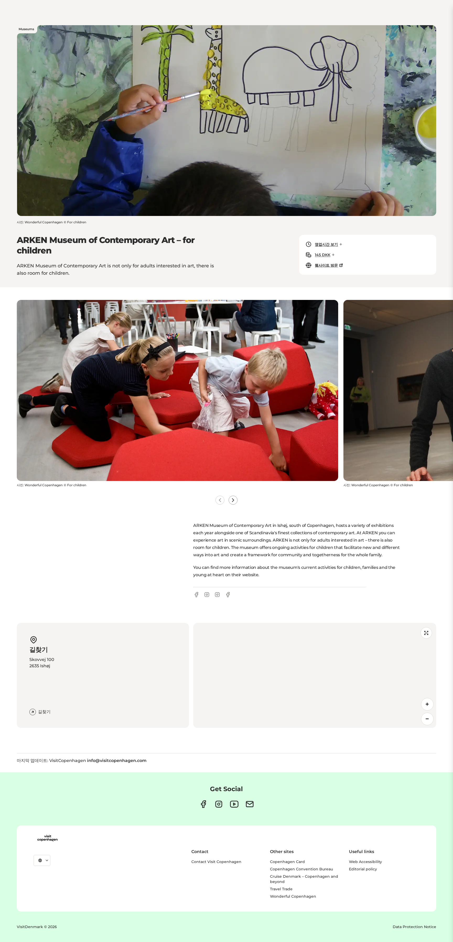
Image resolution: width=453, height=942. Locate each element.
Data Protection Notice (414, 926)
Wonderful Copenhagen (293, 896)
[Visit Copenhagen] (47, 838)
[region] (314, 675)
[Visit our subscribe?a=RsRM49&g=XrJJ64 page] (249, 804)
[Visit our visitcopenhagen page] (203, 804)
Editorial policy (363, 869)
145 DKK (322, 254)
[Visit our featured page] (234, 804)
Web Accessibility (365, 861)
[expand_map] (426, 633)
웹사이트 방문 (326, 265)
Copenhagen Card (287, 861)
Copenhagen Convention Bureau (301, 869)
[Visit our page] (218, 804)
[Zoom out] (427, 719)
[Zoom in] (427, 704)
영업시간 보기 (326, 244)
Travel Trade (281, 889)
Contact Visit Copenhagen (216, 861)
